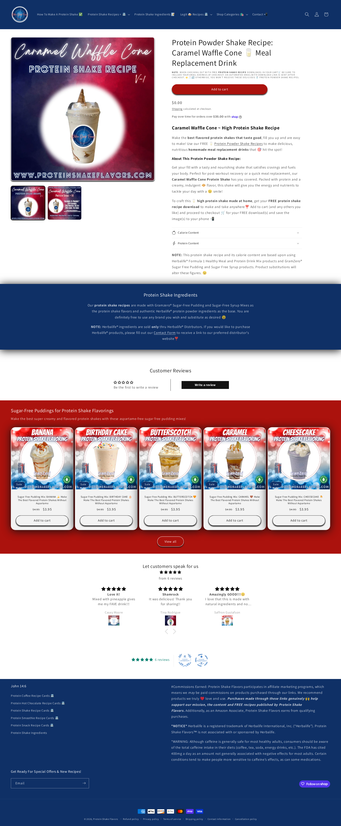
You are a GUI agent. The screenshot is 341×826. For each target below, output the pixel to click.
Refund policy (131, 819)
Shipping (177, 109)
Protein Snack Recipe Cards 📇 (32, 725)
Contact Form (165, 332)
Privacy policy (151, 819)
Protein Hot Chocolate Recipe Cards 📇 (38, 703)
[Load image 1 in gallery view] (28, 203)
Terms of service (172, 819)
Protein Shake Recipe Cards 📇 (32, 710)
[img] (170, 572)
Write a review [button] (205, 385)
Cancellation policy (246, 819)
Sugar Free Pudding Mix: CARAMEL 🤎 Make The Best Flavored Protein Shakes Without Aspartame (235, 500)
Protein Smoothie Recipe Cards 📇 (35, 718)
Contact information (219, 819)
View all (170, 541)
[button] (108, 14)
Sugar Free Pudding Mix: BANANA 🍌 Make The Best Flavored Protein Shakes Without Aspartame (42, 500)
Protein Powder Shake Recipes (238, 143)
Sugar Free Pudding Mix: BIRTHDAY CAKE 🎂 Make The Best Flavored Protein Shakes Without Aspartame (106, 500)
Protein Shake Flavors (105, 819)
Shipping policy (194, 819)
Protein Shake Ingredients (29, 733)
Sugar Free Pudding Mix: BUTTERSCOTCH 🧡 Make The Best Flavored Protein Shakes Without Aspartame (171, 500)
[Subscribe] (84, 783)
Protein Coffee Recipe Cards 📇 (32, 696)
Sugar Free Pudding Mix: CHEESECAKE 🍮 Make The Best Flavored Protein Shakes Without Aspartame (299, 500)
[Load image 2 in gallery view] (64, 203)
